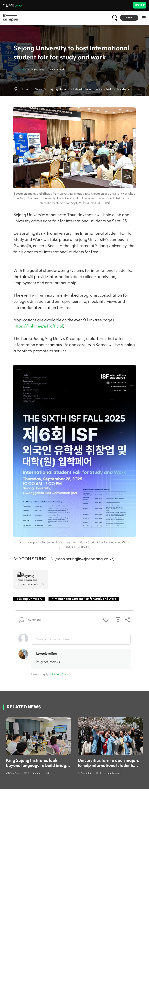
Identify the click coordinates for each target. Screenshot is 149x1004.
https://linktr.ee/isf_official (38, 326)
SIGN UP (139, 5)
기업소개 (8, 5)
